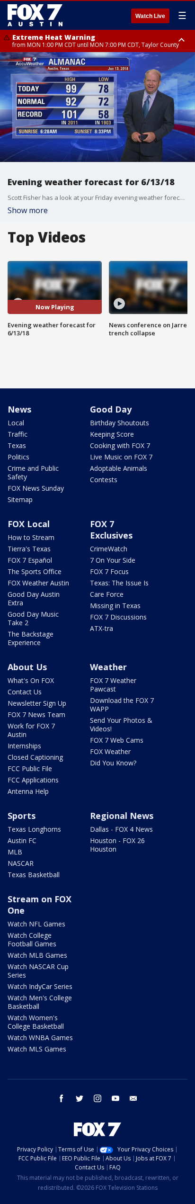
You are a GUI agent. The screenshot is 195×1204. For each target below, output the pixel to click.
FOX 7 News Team (36, 714)
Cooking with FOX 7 (120, 445)
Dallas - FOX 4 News (121, 829)
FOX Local (29, 524)
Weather (108, 667)
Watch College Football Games (32, 939)
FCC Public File (30, 768)
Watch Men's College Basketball (40, 1002)
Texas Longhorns (34, 829)
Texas (17, 445)
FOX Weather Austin (38, 582)
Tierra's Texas (29, 548)
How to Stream (31, 537)
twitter (79, 1098)
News (19, 409)
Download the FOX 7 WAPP (122, 704)
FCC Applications (33, 779)
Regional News (121, 815)
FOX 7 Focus (109, 571)
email (133, 1098)
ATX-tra (101, 628)
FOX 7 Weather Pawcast (113, 684)
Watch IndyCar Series (40, 986)
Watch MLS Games (37, 1048)
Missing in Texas (115, 605)
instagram (97, 1098)
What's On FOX (31, 680)
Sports (21, 815)
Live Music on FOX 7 (121, 456)
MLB (15, 851)
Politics (18, 456)
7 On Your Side (112, 560)
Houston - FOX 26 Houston (117, 845)
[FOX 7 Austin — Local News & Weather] (35, 15)
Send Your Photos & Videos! (121, 724)
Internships (24, 745)
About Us (27, 667)
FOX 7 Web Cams (116, 740)
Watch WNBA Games (40, 1037)
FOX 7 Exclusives (111, 529)
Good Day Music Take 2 (33, 618)
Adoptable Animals (118, 468)
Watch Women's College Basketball (36, 1022)
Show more (28, 210)
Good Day (111, 409)
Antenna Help (28, 791)
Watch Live (150, 16)
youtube (115, 1098)
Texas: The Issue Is (119, 582)
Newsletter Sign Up (37, 703)
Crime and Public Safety (33, 472)
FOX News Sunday (36, 488)
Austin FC (22, 840)
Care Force (107, 594)
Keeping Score (112, 434)
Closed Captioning (35, 757)
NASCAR (21, 863)
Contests (103, 479)
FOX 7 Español (30, 560)
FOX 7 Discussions (118, 616)
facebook (61, 1098)
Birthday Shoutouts (119, 422)
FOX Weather (110, 751)
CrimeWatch (108, 548)
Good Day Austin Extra (34, 598)
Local (16, 422)
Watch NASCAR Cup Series (38, 970)
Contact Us (25, 691)
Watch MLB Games (37, 955)
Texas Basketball (34, 874)
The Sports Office (35, 571)
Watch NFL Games (36, 923)
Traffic (17, 434)
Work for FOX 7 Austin (31, 730)
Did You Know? (113, 762)
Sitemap (20, 499)
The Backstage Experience (30, 638)
